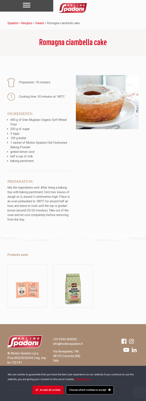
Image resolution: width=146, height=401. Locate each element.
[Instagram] (131, 341)
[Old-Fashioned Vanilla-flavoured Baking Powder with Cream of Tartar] (27, 286)
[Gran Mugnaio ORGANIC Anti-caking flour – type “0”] (73, 286)
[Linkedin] (134, 350)
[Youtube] (126, 350)
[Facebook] (123, 341)
